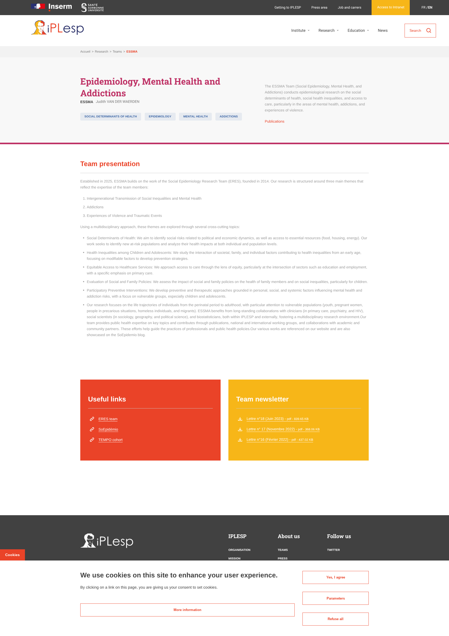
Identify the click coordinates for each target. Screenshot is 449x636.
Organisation (239, 550)
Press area (319, 8)
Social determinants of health (110, 116)
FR (423, 8)
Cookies (12, 555)
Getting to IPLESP (288, 8)
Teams (118, 51)
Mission (234, 558)
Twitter (333, 550)
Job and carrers (349, 8)
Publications (275, 121)
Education (356, 30)
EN (430, 8)
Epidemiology (160, 116)
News (383, 30)
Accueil (85, 51)
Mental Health (195, 116)
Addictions (229, 116)
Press (282, 558)
